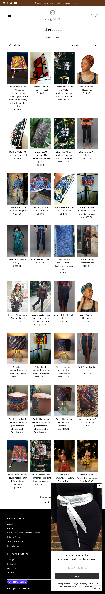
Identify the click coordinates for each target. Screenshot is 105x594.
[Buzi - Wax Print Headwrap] (87, 296)
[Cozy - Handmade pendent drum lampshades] (64, 348)
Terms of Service (15, 541)
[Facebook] (1, 3)
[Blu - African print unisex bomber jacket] (17, 189)
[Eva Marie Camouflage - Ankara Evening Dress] (64, 456)
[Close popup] (99, 486)
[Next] (75, 3)
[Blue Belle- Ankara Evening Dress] (17, 241)
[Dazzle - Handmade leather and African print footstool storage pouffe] (17, 400)
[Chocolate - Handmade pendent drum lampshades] (17, 348)
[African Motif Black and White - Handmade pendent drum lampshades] (64, 68)
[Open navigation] (9, 15)
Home (48, 37)
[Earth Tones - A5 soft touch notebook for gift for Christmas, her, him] (17, 456)
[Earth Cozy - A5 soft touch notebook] (87, 400)
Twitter (10, 572)
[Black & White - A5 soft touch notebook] (17, 133)
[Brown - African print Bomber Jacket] (17, 296)
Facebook (11, 568)
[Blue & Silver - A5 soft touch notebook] (64, 189)
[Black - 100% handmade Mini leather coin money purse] (40, 133)
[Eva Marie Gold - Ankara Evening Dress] (87, 456)
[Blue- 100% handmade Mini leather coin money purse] (64, 241)
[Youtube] (15, 3)
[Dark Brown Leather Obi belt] (87, 348)
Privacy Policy (13, 537)
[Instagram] (4, 3)
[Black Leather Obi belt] (87, 133)
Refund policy (13, 546)
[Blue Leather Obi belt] (40, 241)
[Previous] (30, 3)
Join (77, 576)
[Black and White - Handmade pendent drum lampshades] (64, 133)
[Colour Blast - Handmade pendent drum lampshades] (40, 348)
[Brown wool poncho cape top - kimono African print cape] (40, 296)
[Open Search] (92, 15)
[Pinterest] (7, 3)
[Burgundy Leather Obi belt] (64, 296)
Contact (11, 528)
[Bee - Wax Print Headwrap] (87, 68)
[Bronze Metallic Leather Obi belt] (87, 241)
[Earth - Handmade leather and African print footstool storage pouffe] (40, 400)
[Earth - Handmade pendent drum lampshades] (64, 400)
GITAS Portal (30, 588)
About (10, 524)
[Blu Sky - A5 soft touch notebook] (40, 189)
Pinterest (11, 564)
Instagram (12, 559)
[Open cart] (96, 15)
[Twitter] (11, 3)
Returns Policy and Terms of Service (23, 532)
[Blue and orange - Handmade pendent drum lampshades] (87, 189)
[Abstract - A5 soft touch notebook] (40, 68)
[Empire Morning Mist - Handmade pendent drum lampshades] (40, 456)
